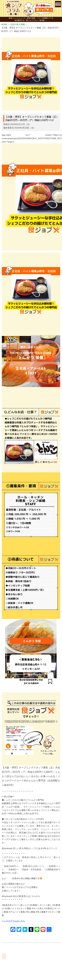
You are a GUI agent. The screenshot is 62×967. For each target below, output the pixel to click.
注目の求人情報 (17, 24)
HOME (4, 24)
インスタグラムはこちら (13, 921)
